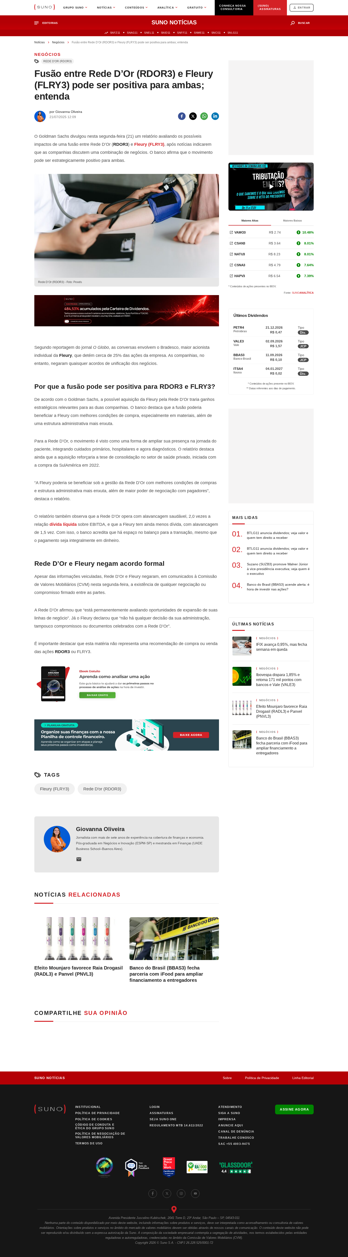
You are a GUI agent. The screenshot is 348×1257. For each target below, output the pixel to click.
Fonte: (299, 292)
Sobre (227, 1078)
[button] (48, 23)
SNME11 (199, 32)
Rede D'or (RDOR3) (57, 61)
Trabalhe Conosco (236, 1137)
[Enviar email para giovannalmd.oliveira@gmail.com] (79, 859)
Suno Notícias (49, 1078)
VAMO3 (240, 232)
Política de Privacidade (262, 1078)
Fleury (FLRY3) (149, 144)
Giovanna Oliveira (100, 829)
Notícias (39, 42)
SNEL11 (149, 32)
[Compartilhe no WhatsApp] (204, 116)
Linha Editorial (303, 1078)
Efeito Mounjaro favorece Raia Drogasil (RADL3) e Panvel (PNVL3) (78, 971)
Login (155, 1107)
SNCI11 (216, 32)
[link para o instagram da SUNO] (181, 1193)
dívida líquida (63, 524)
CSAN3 (239, 243)
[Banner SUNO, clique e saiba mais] (126, 314)
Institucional (88, 1107)
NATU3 (239, 254)
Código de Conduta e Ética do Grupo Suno (94, 1126)
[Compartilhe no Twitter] (193, 116)
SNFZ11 (115, 32)
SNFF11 (182, 32)
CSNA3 (239, 265)
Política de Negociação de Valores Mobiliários (100, 1135)
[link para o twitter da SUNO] (167, 1193)
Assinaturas (161, 1113)
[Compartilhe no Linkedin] (215, 116)
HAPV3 (239, 276)
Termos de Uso (89, 1143)
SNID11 (165, 32)
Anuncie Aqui (230, 1125)
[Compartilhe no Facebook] (182, 116)
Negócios (58, 42)
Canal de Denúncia (236, 1131)
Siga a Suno (229, 1113)
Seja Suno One (163, 1119)
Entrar (304, 7)
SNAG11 (132, 32)
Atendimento (230, 1107)
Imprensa (227, 1119)
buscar (304, 23)
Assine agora (294, 1109)
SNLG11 (233, 32)
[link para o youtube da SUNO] (195, 1193)
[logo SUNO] (44, 7)
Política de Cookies (93, 1119)
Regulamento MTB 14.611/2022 (176, 1125)
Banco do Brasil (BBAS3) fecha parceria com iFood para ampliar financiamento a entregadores (166, 974)
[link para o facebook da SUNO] (152, 1193)
